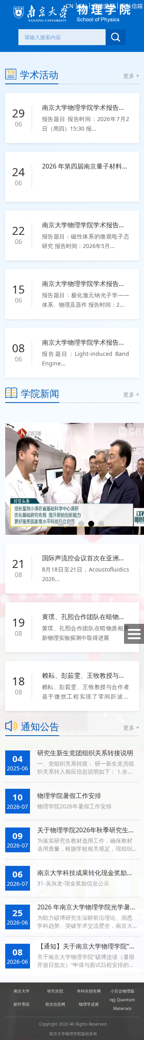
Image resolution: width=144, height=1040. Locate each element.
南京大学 (22, 991)
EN (83, 6)
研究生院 (55, 991)
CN (70, 6)
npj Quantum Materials (122, 1004)
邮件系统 (22, 1004)
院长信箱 (131, 6)
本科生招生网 (89, 991)
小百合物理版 (122, 991)
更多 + (131, 75)
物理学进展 (89, 1004)
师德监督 (103, 6)
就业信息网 (55, 1004)
